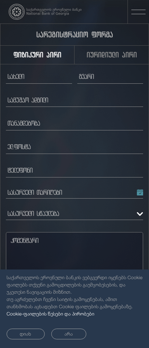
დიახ (25, 334)
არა (68, 334)
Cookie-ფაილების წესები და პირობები (50, 314)
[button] (74, 194)
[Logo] (45, 12)
